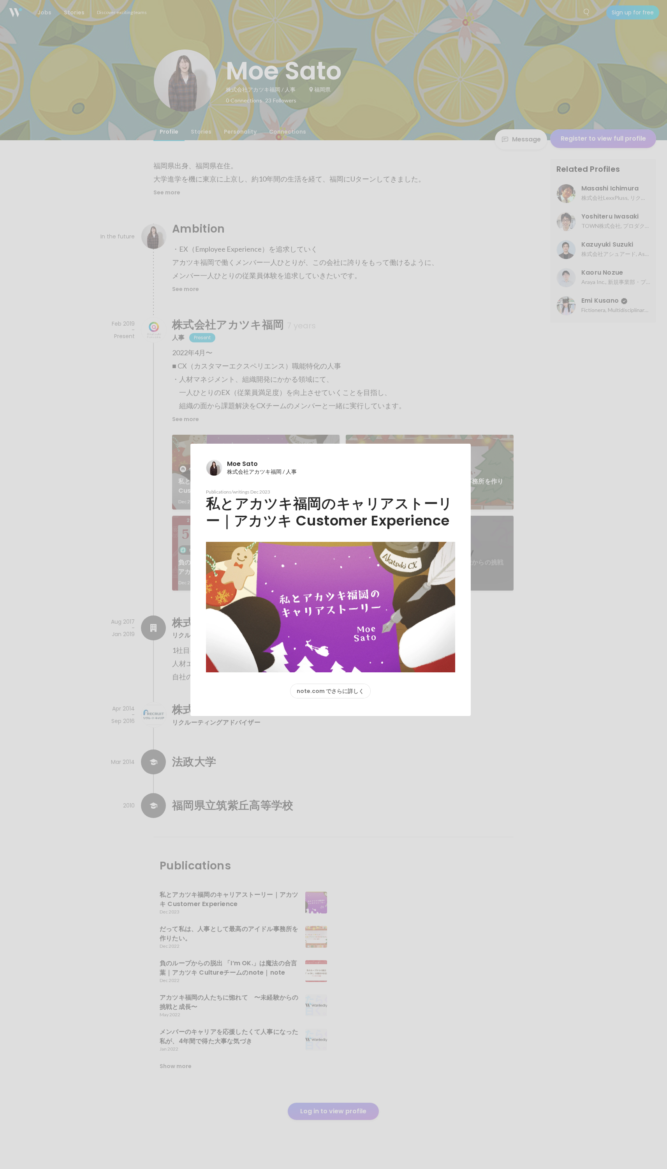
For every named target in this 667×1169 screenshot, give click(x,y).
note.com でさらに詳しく (330, 691)
